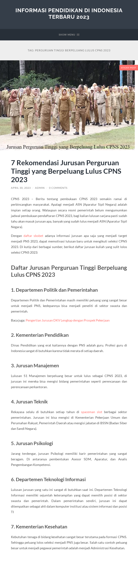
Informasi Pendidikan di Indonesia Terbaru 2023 (69, 13)
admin (40, 187)
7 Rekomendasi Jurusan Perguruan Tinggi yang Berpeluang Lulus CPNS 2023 (66, 171)
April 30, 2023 (21, 187)
